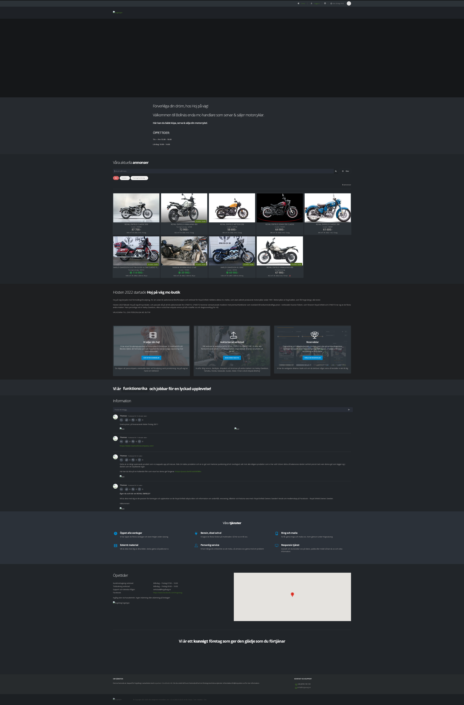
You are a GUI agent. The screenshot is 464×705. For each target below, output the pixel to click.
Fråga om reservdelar (312, 358)
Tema (303, 3)
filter (347, 171)
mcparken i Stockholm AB (163, 683)
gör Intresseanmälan (151, 358)
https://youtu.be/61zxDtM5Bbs (188, 471)
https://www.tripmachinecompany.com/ (137, 446)
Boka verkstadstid (232, 358)
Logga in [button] (317, 3)
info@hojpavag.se (304, 687)
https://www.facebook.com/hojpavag (167, 592)
